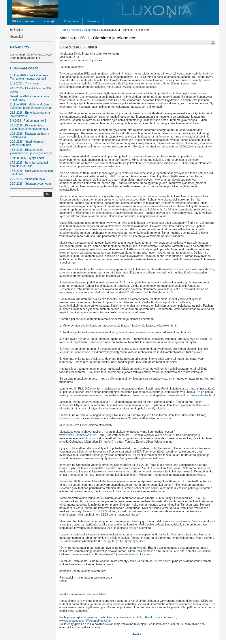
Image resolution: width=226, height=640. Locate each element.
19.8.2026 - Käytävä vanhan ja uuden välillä (29, 135)
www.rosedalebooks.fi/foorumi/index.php (85, 620)
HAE (48, 194)
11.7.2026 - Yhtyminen (24, 83)
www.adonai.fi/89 (130, 617)
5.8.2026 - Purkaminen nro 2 (28, 120)
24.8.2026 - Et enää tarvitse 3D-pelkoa (30, 90)
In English (16, 29)
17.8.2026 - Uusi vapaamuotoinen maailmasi (31, 172)
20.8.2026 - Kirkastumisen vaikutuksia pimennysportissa (29, 127)
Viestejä (49, 21)
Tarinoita (93, 21)
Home (64, 29)
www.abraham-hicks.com (133, 554)
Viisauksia (71, 21)
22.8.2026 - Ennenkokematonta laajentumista (30, 114)
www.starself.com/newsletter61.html (82, 435)
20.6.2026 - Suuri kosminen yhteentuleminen (27, 143)
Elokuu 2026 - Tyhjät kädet (27, 158)
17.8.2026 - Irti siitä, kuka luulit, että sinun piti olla (30, 164)
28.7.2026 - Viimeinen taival (27, 179)
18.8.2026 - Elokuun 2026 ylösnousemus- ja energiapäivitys (31, 151)
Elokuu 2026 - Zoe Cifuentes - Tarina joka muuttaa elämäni (29, 77)
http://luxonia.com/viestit (159, 617)
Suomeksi (16, 36)
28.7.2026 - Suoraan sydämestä (30, 183)
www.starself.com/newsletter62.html (192, 395)
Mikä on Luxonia (23, 21)
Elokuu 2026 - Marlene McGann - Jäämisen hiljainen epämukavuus (31, 106)
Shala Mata (91, 29)
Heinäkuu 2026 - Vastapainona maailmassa (29, 98)
